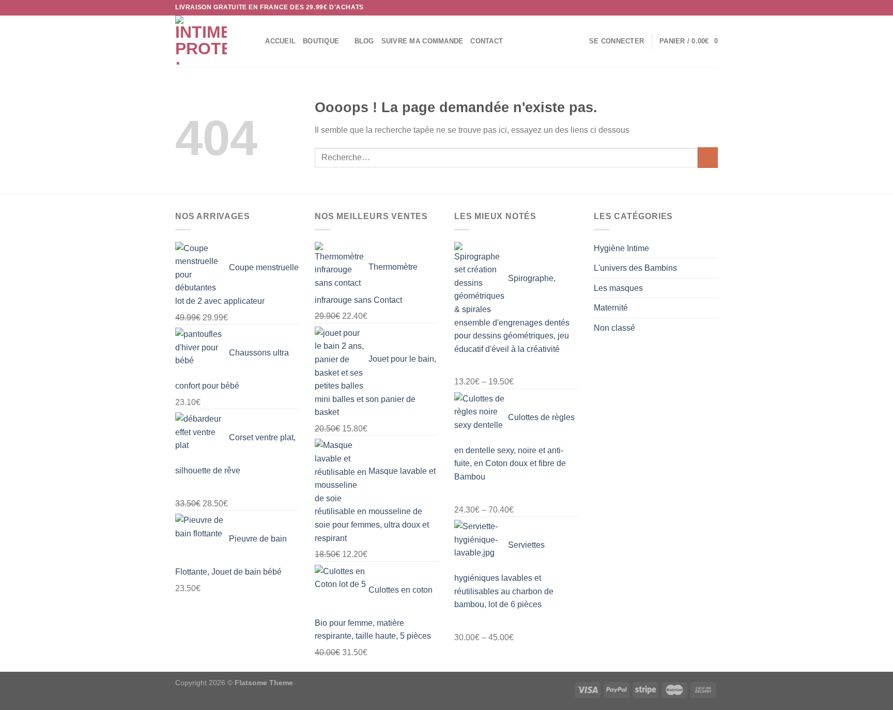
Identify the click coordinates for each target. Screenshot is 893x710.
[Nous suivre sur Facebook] (683, 7)
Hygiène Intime (621, 248)
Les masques (618, 288)
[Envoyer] (708, 157)
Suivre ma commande (422, 41)
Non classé (614, 327)
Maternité (611, 307)
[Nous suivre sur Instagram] (693, 7)
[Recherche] (254, 41)
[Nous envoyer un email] (713, 7)
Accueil (280, 41)
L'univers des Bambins (635, 268)
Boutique (321, 41)
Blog (364, 41)
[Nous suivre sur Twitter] (703, 7)
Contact (486, 41)
